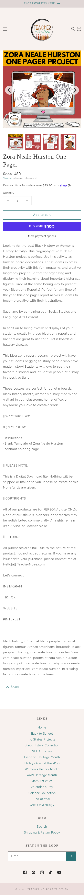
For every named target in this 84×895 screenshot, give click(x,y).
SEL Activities (42, 751)
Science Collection (42, 793)
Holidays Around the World (42, 763)
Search (42, 826)
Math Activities (42, 781)
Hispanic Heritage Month (42, 757)
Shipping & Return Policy (42, 832)
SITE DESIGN (60, 889)
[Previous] (9, 90)
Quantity (8, 192)
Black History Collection (42, 745)
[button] (5, 28)
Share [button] (15, 686)
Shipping (7, 178)
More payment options (42, 236)
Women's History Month (42, 769)
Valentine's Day (42, 787)
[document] (42, 90)
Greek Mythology (42, 804)
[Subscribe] (71, 856)
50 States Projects (42, 739)
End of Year (42, 799)
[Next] (74, 90)
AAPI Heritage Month (42, 775)
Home (42, 727)
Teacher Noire (38, 889)
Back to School (42, 733)
